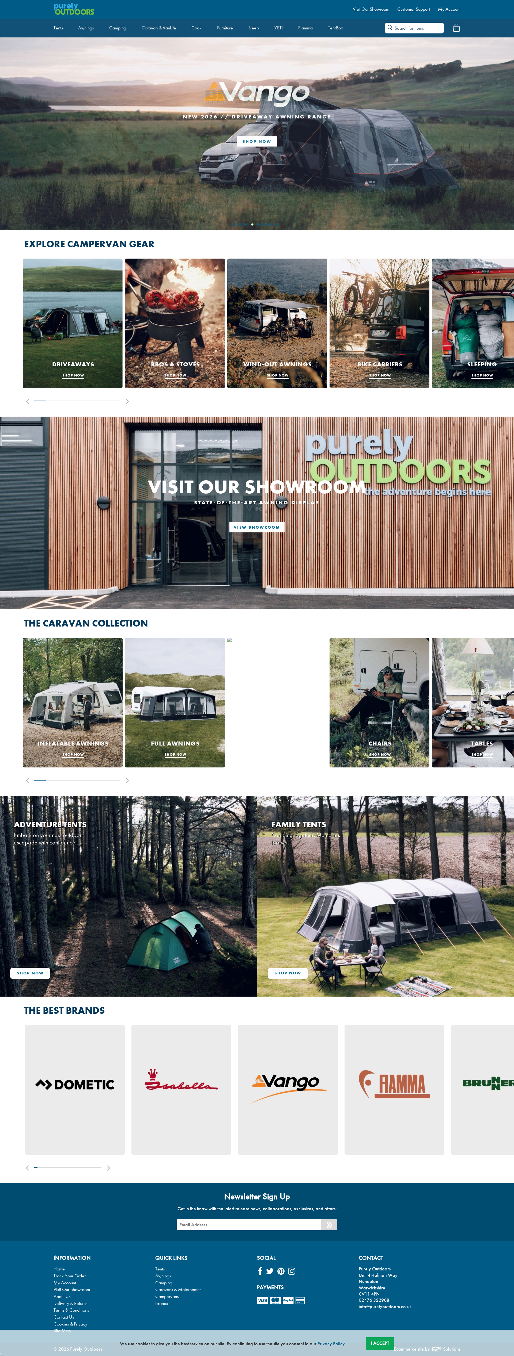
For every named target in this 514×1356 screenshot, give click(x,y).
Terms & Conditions (71, 1124)
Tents (160, 1083)
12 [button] (73, 981)
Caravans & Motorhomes (178, 1103)
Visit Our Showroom (72, 1103)
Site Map (62, 1144)
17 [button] (89, 981)
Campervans (167, 1110)
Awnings (163, 1089)
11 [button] (69, 981)
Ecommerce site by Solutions (427, 1163)
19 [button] (96, 981)
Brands (161, 1117)
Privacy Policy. (332, 1344)
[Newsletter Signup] (329, 1038)
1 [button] (40, 214)
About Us (62, 1110)
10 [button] (66, 981)
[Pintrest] (281, 1085)
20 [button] (99, 981)
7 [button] (114, 214)
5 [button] (89, 214)
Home (59, 1083)
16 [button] (86, 981)
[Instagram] (291, 1085)
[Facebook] (260, 1085)
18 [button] (93, 981)
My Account (65, 1096)
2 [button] (52, 214)
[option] (72, 137)
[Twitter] (270, 1085)
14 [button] (79, 981)
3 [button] (65, 214)
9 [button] (63, 981)
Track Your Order (70, 1089)
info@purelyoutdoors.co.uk (385, 1120)
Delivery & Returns (70, 1117)
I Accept (380, 1343)
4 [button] (77, 214)
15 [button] (83, 981)
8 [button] (59, 981)
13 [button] (76, 981)
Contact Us (64, 1131)
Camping (163, 1096)
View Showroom (257, 341)
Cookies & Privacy (70, 1137)
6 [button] (102, 214)
